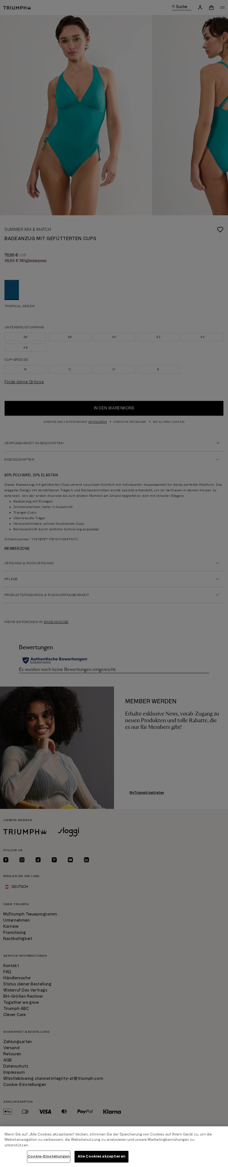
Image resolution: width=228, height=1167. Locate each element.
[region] (114, 1146)
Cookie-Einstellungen (49, 1156)
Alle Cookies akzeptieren (101, 1156)
